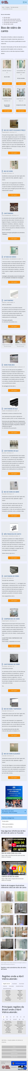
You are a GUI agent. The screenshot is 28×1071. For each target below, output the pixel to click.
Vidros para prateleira (7, 824)
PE (3, 1019)
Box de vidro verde (8, 24)
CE (10, 1019)
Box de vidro (7, 17)
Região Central (6, 983)
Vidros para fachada (7, 827)
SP (13, 1016)
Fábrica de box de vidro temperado (12, 21)
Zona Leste (11, 986)
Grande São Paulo (19, 986)
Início (14, 1047)
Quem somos (14, 1053)
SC (20, 1016)
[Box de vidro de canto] (7, 65)
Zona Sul (5, 986)
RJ (3, 1016)
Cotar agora (7, 83)
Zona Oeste (21, 983)
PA (23, 1019)
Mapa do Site (14, 1057)
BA (7, 1019)
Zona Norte (14, 983)
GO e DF (15, 1019)
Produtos (14, 1050)
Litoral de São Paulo (7, 988)
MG (7, 1016)
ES (10, 1016)
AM (19, 1019)
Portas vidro (5, 821)
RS (24, 1016)
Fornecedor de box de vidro (11, 22)
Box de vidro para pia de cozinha (12, 19)
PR (17, 1016)
